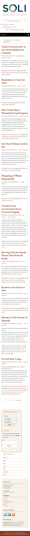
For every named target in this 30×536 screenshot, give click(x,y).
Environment (11, 168)
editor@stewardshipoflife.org (15, 21)
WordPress (23, 534)
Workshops (14, 70)
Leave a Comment (6, 57)
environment (10, 170)
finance (17, 136)
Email (3, 440)
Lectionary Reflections (17, 346)
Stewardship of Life (15, 10)
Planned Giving (17, 134)
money (21, 136)
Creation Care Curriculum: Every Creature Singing (12, 209)
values (3, 74)
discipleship (12, 136)
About (6, 500)
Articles (9, 241)
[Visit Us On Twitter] (5, 516)
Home (6, 498)
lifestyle (12, 72)
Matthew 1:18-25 (20, 349)
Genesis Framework (17, 534)
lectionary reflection (10, 349)
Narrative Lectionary (6, 351)
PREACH (5, 457)
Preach (24, 346)
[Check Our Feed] (13, 516)
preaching (4, 394)
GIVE (4, 463)
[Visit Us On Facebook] (9, 516)
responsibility (18, 72)
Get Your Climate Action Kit (15, 145)
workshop (7, 74)
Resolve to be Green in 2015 (13, 289)
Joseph (3, 349)
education (7, 72)
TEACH (4, 460)
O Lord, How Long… (12, 359)
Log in (27, 534)
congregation (5, 136)
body (19, 102)
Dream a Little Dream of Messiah (14, 319)
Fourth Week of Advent (20, 348)
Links (12, 134)
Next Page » (18, 400)
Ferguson (17, 388)
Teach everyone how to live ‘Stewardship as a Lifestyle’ (14, 50)
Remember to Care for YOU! (13, 81)
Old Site (6, 505)
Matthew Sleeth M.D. (7, 282)
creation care (24, 168)
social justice (17, 394)
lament (11, 390)
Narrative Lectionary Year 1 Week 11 (15, 392)
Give (9, 134)
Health (9, 102)
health (22, 102)
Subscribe (7, 502)
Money (4, 466)
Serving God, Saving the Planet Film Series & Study (14, 255)
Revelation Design (21, 532)
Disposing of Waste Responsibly (12, 177)
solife (10, 534)
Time (4, 469)
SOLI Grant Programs (9, 501)
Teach (9, 70)
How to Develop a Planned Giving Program (15, 111)
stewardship (25, 72)
